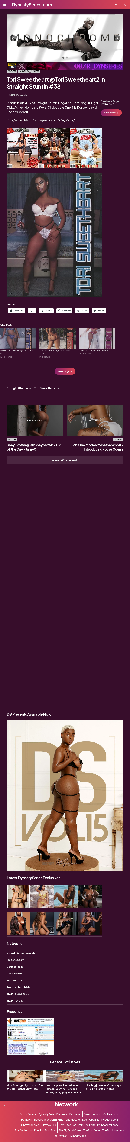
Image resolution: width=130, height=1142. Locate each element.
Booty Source (28, 1114)
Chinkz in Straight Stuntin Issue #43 (95, 350)
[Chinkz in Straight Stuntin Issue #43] (97, 338)
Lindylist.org (72, 1119)
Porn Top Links (15, 980)
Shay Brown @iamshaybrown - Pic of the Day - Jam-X (34, 447)
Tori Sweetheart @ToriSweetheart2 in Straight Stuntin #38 (56, 83)
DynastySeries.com (32, 4)
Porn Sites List (67, 1125)
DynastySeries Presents (21, 952)
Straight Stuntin (19, 388)
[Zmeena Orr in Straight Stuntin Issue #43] (57, 338)
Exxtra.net (75, 1114)
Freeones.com (15, 959)
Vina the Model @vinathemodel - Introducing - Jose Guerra (97, 447)
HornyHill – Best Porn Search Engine (42, 1119)
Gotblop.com (15, 966)
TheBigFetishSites (18, 993)
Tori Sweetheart (46, 388)
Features (12, 71)
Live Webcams (15, 973)
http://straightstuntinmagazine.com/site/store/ (41, 120)
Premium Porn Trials (18, 987)
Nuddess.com (109, 1119)
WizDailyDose (78, 1135)
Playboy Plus (49, 1125)
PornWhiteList (23, 1130)
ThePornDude (15, 1000)
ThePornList (60, 1135)
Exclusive (118, 439)
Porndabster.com (107, 1125)
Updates (35, 71)
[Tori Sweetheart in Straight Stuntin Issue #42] (18, 338)
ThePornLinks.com (113, 1130)
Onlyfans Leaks (30, 1125)
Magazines (24, 71)
